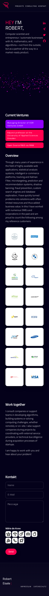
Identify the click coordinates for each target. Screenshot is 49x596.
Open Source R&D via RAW (20, 145)
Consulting (31, 6)
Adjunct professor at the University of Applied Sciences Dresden (22, 135)
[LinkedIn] (44, 23)
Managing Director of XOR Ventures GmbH (20, 124)
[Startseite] (5, 5)
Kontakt (42, 6)
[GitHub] (44, 41)
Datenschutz (40, 586)
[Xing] (44, 29)
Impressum (25, 586)
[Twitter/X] (44, 35)
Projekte (19, 6)
